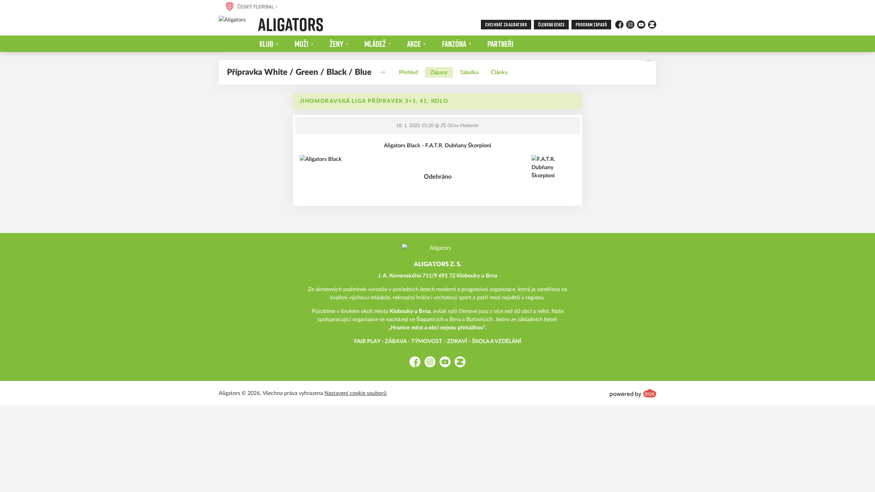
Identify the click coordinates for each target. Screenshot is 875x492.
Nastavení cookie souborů (355, 393)
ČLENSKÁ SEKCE (551, 24)
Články (499, 72)
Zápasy (438, 72)
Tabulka (469, 72)
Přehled (408, 72)
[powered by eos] (633, 393)
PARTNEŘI (500, 44)
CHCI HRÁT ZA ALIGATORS (506, 24)
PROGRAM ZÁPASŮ (591, 24)
